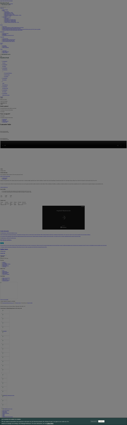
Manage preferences (94, 421)
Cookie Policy (50, 423)
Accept (101, 421)
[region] (63, 421)
